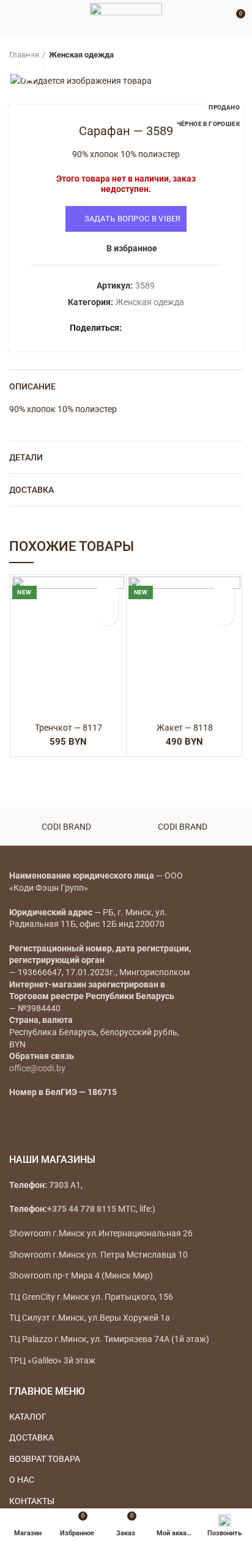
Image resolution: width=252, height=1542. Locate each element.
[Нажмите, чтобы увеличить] (30, 68)
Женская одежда (81, 54)
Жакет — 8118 (185, 727)
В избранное (131, 248)
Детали (26, 457)
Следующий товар (237, 55)
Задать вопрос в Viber (132, 218)
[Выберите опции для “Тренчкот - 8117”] (107, 614)
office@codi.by (37, 1068)
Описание (32, 386)
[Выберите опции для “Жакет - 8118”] (223, 614)
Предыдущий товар (212, 55)
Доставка (31, 490)
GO (218, 18)
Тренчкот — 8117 (68, 727)
